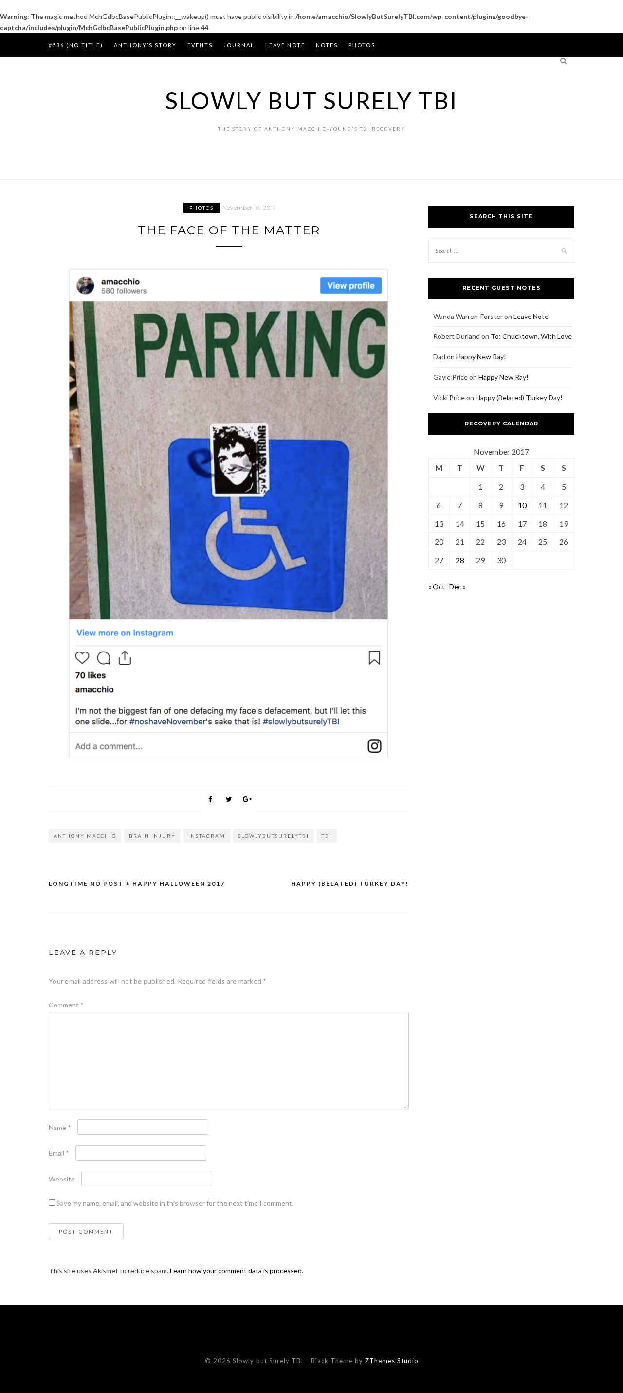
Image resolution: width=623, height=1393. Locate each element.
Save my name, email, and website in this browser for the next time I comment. (174, 1203)
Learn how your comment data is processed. (236, 1271)
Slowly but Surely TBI (311, 100)
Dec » (457, 586)
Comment (66, 1005)
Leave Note (285, 45)
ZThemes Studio (392, 1361)
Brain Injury (152, 836)
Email (59, 1153)
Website (62, 1179)
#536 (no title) (76, 45)
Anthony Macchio (85, 836)
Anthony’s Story (145, 45)
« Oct (436, 586)
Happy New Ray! (481, 357)
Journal (239, 45)
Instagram (206, 836)
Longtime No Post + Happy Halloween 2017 (137, 883)
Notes (327, 45)
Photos (361, 45)
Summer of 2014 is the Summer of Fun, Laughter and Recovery (164, 69)
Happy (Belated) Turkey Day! (350, 883)
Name (60, 1127)
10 (522, 505)
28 (460, 559)
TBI (327, 836)
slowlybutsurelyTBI (273, 836)
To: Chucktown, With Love (531, 336)
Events (200, 45)
